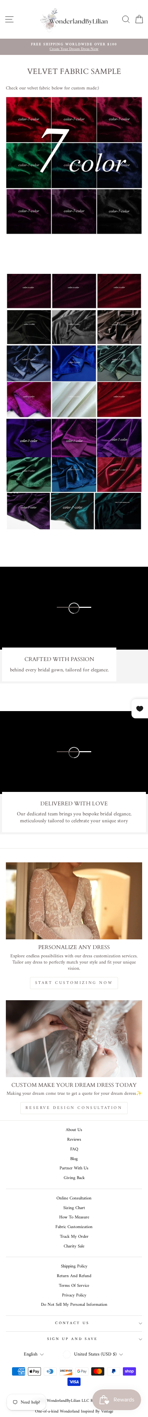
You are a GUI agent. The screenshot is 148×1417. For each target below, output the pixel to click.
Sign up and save (72, 1339)
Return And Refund (74, 1276)
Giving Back (74, 1178)
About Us (74, 1130)
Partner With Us (74, 1168)
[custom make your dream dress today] (74, 1038)
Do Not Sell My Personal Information (74, 1305)
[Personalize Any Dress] (74, 900)
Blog (74, 1159)
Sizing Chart (74, 1208)
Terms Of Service (74, 1286)
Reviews (74, 1139)
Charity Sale (74, 1246)
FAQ (74, 1149)
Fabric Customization (74, 1227)
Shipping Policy (74, 1266)
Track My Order (74, 1237)
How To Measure (74, 1217)
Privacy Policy (74, 1295)
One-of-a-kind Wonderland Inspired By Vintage (74, 1411)
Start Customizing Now (74, 983)
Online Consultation (74, 1198)
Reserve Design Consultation (73, 1108)
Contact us (72, 1323)
